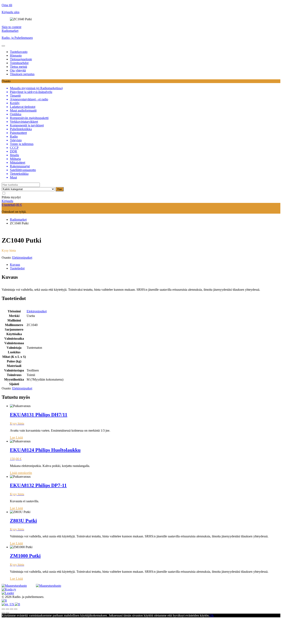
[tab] (145, 265)
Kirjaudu (7, 201)
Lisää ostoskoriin (21, 473)
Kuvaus (15, 264)
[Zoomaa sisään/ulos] (15, 609)
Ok (212, 615)
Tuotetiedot (17, 268)
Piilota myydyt (11, 197)
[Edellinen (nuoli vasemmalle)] (3, 612)
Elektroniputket (22, 257)
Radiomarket (10, 30)
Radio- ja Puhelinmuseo (17, 37)
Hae (59, 189)
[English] (8, 604)
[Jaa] (7, 609)
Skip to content (11, 27)
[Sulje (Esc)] (3, 609)
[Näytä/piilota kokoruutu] (11, 609)
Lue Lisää (16, 437)
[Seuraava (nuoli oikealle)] (7, 612)
